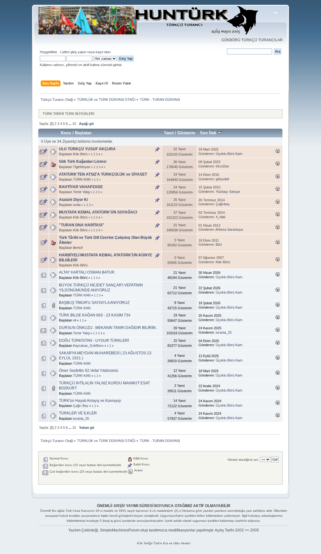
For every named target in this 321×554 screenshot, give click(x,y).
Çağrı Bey (80, 406)
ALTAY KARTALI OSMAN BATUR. (87, 272)
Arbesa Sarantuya (229, 229)
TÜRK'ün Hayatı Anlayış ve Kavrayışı (90, 400)
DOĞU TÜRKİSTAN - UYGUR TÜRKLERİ (94, 340)
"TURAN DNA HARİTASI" (81, 225)
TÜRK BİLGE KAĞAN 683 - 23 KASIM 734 (94, 315)
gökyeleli (222, 179)
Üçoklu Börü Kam (229, 154)
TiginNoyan (81, 167)
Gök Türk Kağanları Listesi (82, 161)
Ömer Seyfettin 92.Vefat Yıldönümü (88, 370)
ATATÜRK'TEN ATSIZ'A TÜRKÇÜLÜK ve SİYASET (103, 174)
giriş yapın (78, 52)
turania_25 (224, 332)
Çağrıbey (223, 204)
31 (74, 124)
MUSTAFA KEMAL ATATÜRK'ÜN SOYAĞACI (98, 212)
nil (74, 320)
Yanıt (169, 133)
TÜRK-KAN (82, 179)
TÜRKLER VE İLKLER (78, 413)
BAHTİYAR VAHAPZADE (81, 187)
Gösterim (186, 133)
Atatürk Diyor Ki (73, 199)
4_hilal (220, 217)
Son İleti (209, 133)
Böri (219, 244)
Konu (66, 133)
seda (77, 205)
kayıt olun (103, 52)
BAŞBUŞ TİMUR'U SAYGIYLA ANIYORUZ (94, 302)
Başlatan (83, 133)
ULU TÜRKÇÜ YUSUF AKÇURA (87, 149)
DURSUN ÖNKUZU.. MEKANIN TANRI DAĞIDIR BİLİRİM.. (108, 328)
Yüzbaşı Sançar (228, 191)
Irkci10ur (222, 166)
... (70, 124)
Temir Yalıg (81, 192)
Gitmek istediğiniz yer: (243, 459)
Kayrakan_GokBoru (88, 345)
